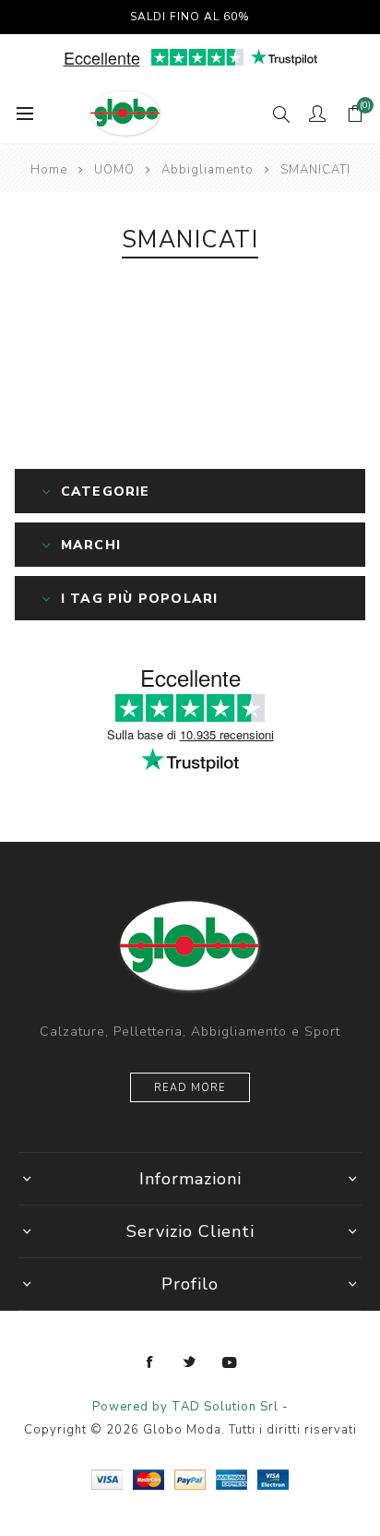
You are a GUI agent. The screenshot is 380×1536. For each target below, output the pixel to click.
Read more (190, 1088)
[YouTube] (229, 1362)
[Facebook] (150, 1362)
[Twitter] (190, 1362)
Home (48, 170)
